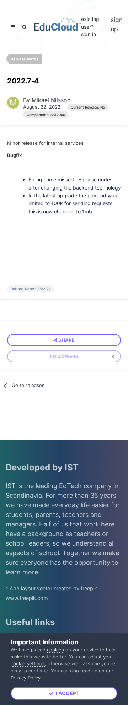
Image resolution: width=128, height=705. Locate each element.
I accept (66, 693)
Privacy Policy (26, 678)
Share (66, 340)
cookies (55, 649)
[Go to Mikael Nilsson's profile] (13, 103)
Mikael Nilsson (51, 100)
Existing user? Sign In (90, 26)
